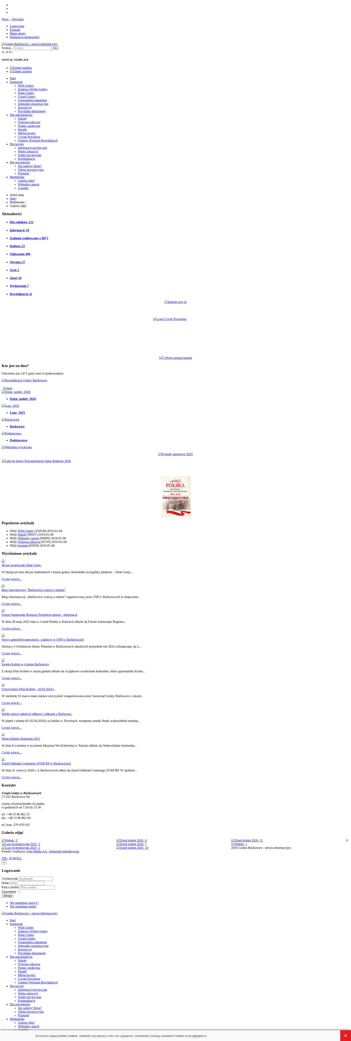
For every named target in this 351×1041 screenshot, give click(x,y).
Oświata (17, 262)
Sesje (14, 270)
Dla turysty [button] (17, 144)
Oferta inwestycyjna (31, 169)
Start (13, 78)
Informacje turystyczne (32, 147)
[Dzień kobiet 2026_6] (131, 840)
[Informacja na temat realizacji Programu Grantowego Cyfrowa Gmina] (175, 358)
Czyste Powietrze (29, 137)
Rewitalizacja (21, 294)
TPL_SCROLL (12, 858)
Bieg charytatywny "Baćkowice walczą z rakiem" (34, 590)
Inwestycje (25, 107)
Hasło (6, 883)
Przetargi (23, 173)
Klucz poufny (11, 887)
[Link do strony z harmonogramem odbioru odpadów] (36, 461)
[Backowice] (10, 419)
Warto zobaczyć (28, 151)
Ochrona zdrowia (29, 122)
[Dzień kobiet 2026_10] (132, 847)
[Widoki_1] (239, 844)
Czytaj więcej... (12, 579)
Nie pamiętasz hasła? (23, 906)
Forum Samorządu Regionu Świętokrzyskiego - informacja (39, 614)
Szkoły (22, 118)
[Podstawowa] (11, 433)
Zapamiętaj (9, 891)
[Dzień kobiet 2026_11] (247, 840)
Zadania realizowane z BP (29, 238)
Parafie (22, 129)
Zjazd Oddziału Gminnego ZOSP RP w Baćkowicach (36, 763)
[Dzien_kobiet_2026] (16, 392)
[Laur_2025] (10, 405)
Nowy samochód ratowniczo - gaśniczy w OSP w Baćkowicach (43, 639)
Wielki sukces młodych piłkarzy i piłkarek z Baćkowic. (37, 714)
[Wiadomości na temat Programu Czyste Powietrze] (175, 333)
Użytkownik (10, 878)
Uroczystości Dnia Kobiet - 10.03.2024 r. (28, 689)
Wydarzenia (19, 286)
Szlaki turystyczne (29, 155)
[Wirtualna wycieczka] (17, 447)
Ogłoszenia (20, 254)
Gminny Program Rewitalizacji (38, 140)
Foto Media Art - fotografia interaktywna (53, 851)
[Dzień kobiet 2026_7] (131, 844)
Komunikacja (26, 158)
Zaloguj (7, 895)
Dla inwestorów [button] (20, 162)
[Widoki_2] (9, 840)
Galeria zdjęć (26, 180)
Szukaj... (7, 48)
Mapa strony (18, 33)
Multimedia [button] (17, 177)
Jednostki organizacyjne (33, 104)
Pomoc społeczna (29, 126)
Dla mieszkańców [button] (21, 115)
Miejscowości (27, 133)
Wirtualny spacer (28, 184)
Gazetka (23, 188)
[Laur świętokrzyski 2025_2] (21, 847)
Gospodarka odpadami (32, 100)
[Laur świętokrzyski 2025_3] (21, 844)
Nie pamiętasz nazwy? (24, 903)
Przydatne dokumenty (32, 111)
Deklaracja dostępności (24, 37)
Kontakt (15, 29)
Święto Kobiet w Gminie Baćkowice (25, 664)
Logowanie (17, 26)
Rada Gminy (26, 93)
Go (55, 48)
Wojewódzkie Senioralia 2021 (21, 738)
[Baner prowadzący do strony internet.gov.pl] (175, 302)
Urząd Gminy (27, 96)
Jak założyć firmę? (30, 166)
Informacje (19, 230)
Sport (16, 278)
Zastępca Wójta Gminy (33, 89)
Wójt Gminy (26, 85)
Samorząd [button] (16, 82)
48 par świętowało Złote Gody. (21, 565)
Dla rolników (22, 222)
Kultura (17, 246)
